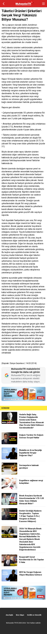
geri (3, 3)
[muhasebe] (23, 6)
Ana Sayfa (9, 615)
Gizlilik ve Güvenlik (34, 615)
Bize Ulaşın (20, 615)
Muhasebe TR (11, 623)
